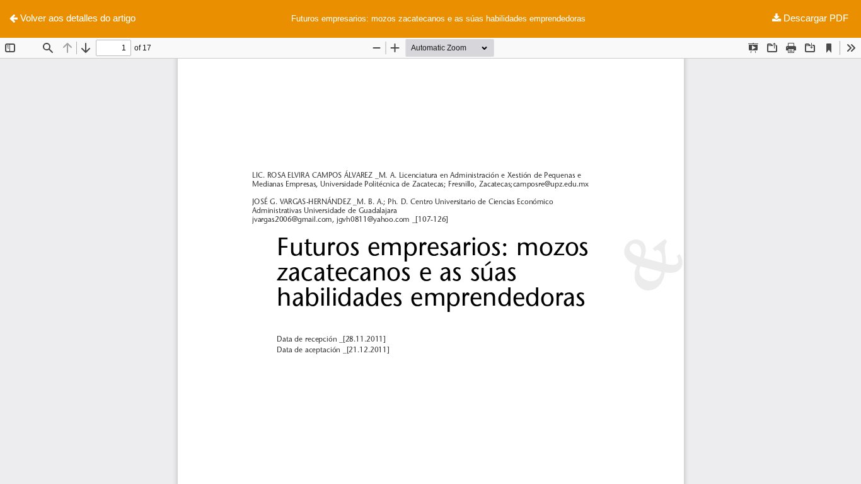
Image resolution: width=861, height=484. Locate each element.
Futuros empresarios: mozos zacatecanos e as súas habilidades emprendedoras (438, 18)
